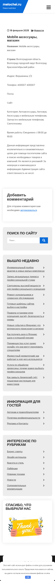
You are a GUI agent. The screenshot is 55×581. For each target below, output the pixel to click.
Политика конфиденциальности (23, 418)
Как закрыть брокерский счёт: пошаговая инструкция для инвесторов (22, 381)
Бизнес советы (15, 451)
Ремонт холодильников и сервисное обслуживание (20, 296)
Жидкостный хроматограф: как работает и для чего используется (24, 357)
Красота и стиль (15, 463)
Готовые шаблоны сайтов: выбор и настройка (20, 305)
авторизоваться (28, 210)
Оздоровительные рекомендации (16, 487)
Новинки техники (16, 474)
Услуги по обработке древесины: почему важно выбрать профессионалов (25, 368)
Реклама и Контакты (17, 423)
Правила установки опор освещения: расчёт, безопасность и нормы (25, 316)
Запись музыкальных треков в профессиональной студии (23, 278)
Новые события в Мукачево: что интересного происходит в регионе (25, 327)
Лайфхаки (12, 468)
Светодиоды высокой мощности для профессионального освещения (26, 287)
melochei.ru (12, 4)
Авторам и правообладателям (23, 412)
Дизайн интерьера (16, 457)
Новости (39, 30)
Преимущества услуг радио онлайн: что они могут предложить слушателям (25, 347)
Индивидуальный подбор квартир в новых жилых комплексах (26, 269)
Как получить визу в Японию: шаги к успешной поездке (22, 336)
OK (28, 577)
